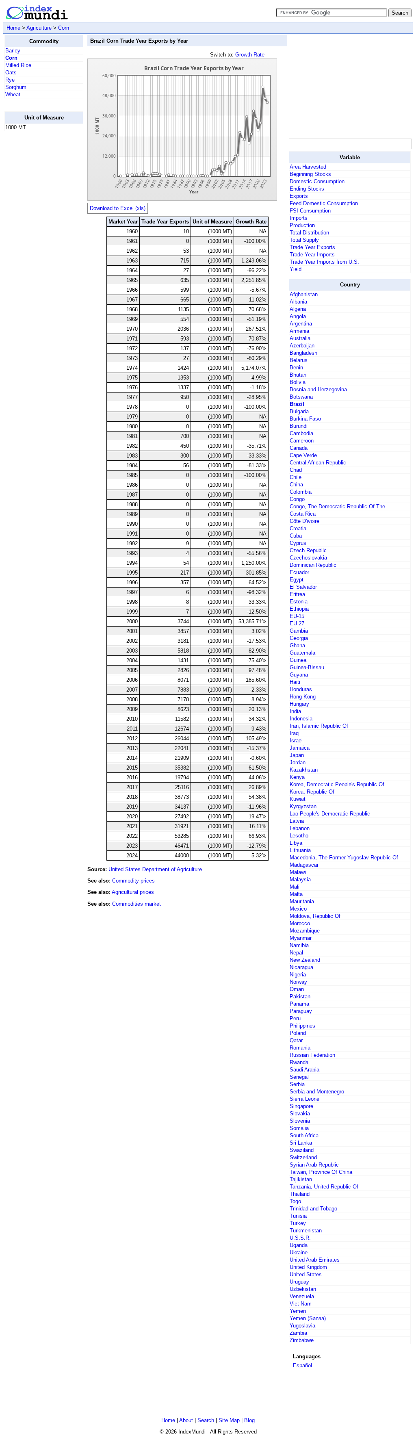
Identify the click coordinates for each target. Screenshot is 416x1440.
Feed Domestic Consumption (324, 203)
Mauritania (302, 901)
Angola (298, 316)
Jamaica (300, 748)
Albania (298, 302)
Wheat (12, 94)
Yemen (298, 1311)
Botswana (301, 397)
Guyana (299, 675)
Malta (296, 894)
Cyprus (298, 543)
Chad (296, 470)
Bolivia (298, 382)
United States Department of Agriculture (155, 869)
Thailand (300, 1194)
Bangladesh (303, 353)
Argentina (301, 324)
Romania (300, 1048)
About (186, 1420)
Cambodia (301, 433)
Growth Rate (249, 55)
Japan (297, 755)
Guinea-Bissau (307, 667)
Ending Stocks (307, 189)
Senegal (299, 1077)
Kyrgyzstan (303, 806)
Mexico (298, 909)
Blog (249, 1420)
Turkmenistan (306, 1230)
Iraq (294, 733)
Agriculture (39, 28)
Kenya (297, 777)
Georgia (299, 638)
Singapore (301, 1106)
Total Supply (304, 240)
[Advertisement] (36, 260)
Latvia (297, 821)
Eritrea (297, 594)
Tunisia (298, 1216)
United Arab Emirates (315, 1260)
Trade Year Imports (312, 255)
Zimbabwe (302, 1340)
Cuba (296, 536)
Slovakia (300, 1113)
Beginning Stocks (310, 174)
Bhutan (298, 375)
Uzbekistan (303, 1289)
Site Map (229, 1420)
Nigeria (298, 975)
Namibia (299, 945)
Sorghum (15, 87)
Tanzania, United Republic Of (324, 1187)
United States (306, 1274)
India (295, 711)
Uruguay (299, 1282)
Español (302, 1365)
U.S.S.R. (300, 1238)
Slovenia (300, 1121)
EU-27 (297, 623)
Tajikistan (301, 1179)
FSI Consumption (310, 211)
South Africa (304, 1135)
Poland (298, 1033)
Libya (296, 843)
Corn (63, 28)
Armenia (299, 331)
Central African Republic (318, 463)
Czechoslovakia (308, 558)
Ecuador (299, 572)
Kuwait (298, 799)
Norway (298, 982)
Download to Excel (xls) (117, 208)
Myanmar (301, 938)
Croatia (298, 528)
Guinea (298, 660)
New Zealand (305, 960)
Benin (296, 367)
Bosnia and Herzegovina (318, 389)
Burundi (299, 426)
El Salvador (303, 587)
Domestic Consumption (317, 181)
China (296, 484)
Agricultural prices (133, 892)
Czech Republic (308, 550)
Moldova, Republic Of (315, 916)
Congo (297, 499)
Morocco (300, 923)
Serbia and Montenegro (317, 1092)
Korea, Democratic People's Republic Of (337, 784)
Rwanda (299, 1062)
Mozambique (305, 931)
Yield (295, 269)
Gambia (299, 631)
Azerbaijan (302, 346)
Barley (12, 51)
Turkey (298, 1223)
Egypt (296, 580)
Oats (11, 72)
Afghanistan (304, 294)
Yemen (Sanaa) (308, 1318)
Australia (300, 338)
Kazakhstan (304, 770)
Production (302, 225)
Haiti (295, 682)
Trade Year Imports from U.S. (324, 262)
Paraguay (301, 1011)
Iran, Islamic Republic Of (319, 726)
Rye (10, 80)
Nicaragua (301, 967)
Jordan (298, 762)
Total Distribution (309, 233)
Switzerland (303, 1157)
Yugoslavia (302, 1326)
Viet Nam (301, 1304)
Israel (296, 740)
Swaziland (302, 1150)
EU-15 (297, 616)
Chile (295, 477)
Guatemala (302, 653)
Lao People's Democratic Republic (330, 814)
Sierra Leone (304, 1099)
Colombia (301, 492)
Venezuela (302, 1296)
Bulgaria (299, 411)
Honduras (301, 689)
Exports (299, 196)
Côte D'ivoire (304, 521)
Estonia (299, 602)
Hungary (299, 704)
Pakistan (300, 996)
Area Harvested (308, 167)
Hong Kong (303, 697)
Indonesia (301, 719)
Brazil (297, 404)
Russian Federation (312, 1055)
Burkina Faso (305, 419)
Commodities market (136, 904)
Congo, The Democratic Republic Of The (337, 506)
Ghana (297, 645)
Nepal (296, 953)
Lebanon (300, 828)
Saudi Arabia (304, 1070)
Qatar (296, 1040)
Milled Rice (18, 65)
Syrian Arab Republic (314, 1165)
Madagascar (304, 865)
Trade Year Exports (312, 247)
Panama (299, 1004)
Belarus (299, 360)
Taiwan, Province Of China (321, 1172)
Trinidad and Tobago (313, 1209)
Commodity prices (133, 881)
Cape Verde (303, 455)
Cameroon (302, 441)
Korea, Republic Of (312, 792)
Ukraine (299, 1252)
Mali (294, 887)
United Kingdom (308, 1267)
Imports (299, 218)
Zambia (298, 1333)
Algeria (298, 309)
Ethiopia (299, 609)
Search (205, 1420)
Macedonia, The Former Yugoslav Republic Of (344, 857)
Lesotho (299, 836)
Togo (295, 1201)
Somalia (299, 1128)
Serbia (297, 1084)
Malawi (298, 872)
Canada (299, 448)
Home (13, 28)
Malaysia (300, 879)
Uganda (299, 1245)
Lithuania (300, 850)
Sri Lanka (301, 1143)
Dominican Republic (313, 565)
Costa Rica (303, 514)
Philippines (302, 1026)
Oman (297, 989)
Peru (295, 1018)
